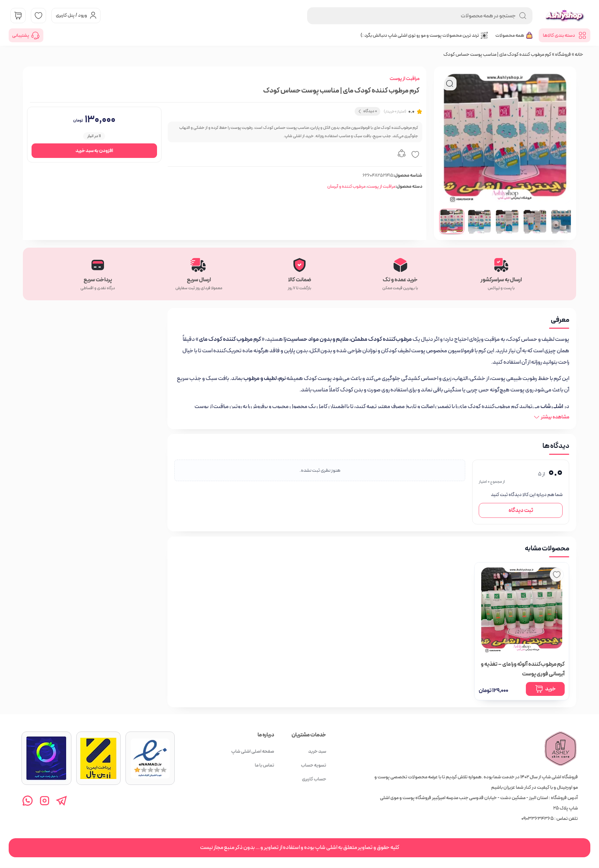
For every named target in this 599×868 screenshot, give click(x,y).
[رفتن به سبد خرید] (18, 15)
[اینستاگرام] (44, 801)
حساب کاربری (314, 779)
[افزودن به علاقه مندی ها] (415, 154)
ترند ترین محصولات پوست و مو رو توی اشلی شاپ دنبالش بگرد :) (420, 35)
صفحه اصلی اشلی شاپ (252, 751)
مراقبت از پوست (404, 78)
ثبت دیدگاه (521, 510)
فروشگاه (563, 54)
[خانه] (560, 749)
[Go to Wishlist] (38, 15)
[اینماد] (150, 758)
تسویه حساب (313, 765)
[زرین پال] (98, 758)
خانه (579, 54)
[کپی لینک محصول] (401, 154)
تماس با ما (264, 765)
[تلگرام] (61, 801)
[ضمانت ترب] (46, 758)
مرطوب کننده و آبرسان (346, 186)
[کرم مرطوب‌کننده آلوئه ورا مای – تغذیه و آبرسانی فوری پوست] (522, 610)
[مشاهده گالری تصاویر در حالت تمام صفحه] (450, 83)
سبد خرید (317, 751)
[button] (451, 221)
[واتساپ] (27, 801)
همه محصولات (509, 35)
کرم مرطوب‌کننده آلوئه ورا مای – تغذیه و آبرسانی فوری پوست (523, 669)
